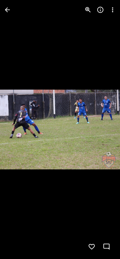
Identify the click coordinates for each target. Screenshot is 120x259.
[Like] (91, 246)
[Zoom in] (88, 10)
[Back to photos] (7, 9)
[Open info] (100, 10)
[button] (17, 129)
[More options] (112, 10)
